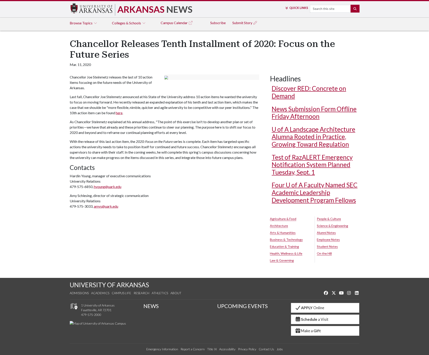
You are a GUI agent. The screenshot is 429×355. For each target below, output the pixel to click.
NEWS (151, 306)
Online (312, 307)
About (175, 293)
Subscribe (218, 23)
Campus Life (121, 293)
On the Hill (324, 253)
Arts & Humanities (283, 233)
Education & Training (284, 246)
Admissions (79, 293)
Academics (100, 293)
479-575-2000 (91, 315)
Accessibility (227, 349)
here (119, 113)
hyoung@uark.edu (107, 186)
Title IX (212, 349)
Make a (311, 330)
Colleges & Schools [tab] (127, 23)
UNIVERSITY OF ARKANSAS (109, 285)
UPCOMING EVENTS (242, 306)
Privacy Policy (247, 349)
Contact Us (266, 349)
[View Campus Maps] (74, 311)
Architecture (279, 226)
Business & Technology (286, 239)
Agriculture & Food (283, 219)
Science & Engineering (332, 226)
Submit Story (242, 23)
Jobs (280, 349)
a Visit (314, 319)
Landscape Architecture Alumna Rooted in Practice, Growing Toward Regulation (313, 136)
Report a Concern (193, 349)
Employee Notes (328, 239)
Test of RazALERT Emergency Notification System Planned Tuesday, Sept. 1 (312, 164)
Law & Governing (282, 260)
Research (141, 293)
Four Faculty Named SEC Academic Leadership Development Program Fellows (315, 192)
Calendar (174, 23)
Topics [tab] (81, 23)
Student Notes (327, 246)
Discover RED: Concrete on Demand (309, 92)
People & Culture (329, 219)
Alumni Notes (326, 233)
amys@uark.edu (106, 206)
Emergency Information (162, 349)
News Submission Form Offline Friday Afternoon (314, 112)
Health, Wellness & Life (286, 253)
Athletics (160, 293)
